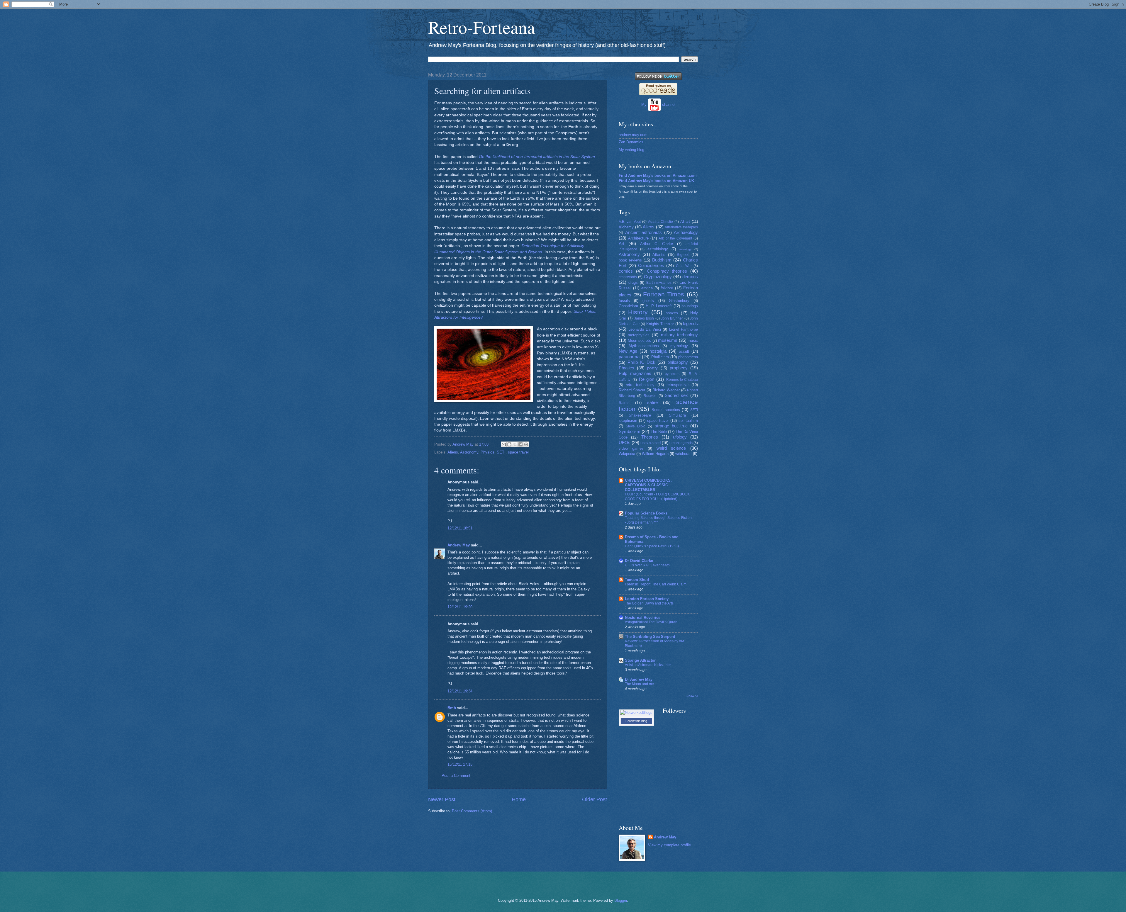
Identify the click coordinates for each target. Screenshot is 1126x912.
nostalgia (658, 351)
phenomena (688, 357)
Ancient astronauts (643, 232)
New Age (628, 351)
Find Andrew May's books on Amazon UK (656, 181)
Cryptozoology (658, 276)
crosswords (628, 277)
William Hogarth (655, 453)
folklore (667, 288)
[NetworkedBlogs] (636, 712)
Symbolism (629, 431)
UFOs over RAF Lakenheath (647, 565)
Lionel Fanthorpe (683, 329)
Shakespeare (640, 415)
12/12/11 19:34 (459, 691)
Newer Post (441, 799)
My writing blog (631, 149)
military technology (679, 334)
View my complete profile (669, 845)
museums (667, 340)
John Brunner (672, 318)
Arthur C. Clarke (656, 244)
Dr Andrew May (638, 679)
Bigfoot (683, 254)
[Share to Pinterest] (526, 444)
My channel (658, 104)
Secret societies (666, 409)
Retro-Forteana (481, 27)
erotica (647, 288)
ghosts (648, 300)
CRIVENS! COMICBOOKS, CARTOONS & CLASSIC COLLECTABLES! (648, 485)
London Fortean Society (647, 599)
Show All (692, 695)
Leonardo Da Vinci (644, 329)
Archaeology (686, 232)
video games (631, 448)
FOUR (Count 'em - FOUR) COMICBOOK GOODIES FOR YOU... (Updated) (657, 496)
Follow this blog (636, 721)
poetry (652, 368)
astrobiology (657, 249)
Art (621, 243)
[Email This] (504, 444)
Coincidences (651, 265)
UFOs (624, 442)
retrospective (678, 385)
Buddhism (661, 259)
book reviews (630, 260)
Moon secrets (639, 340)
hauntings (689, 306)
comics (626, 271)
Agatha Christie (660, 221)
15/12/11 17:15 (459, 764)
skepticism (628, 420)
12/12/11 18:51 (459, 528)
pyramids (672, 374)
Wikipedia (627, 453)
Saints (624, 402)
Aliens (452, 452)
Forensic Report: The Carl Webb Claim (655, 584)
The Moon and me (639, 684)
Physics (487, 452)
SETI (501, 452)
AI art (685, 221)
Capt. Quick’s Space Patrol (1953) (652, 546)
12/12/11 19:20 (459, 607)
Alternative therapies (681, 227)
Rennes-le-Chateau (682, 379)
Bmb (451, 708)
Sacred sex (676, 395)
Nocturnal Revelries (642, 617)
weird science (671, 448)
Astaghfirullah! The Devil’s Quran (651, 622)
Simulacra (677, 415)
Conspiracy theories (667, 271)
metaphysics (639, 335)
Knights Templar (660, 324)
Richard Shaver (632, 390)
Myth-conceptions (644, 346)
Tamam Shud (637, 580)
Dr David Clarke (639, 560)
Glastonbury (679, 300)
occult (684, 351)
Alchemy (626, 227)
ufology (680, 436)
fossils (624, 300)
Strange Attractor (640, 660)
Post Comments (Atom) (472, 811)
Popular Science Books (646, 513)
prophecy (679, 367)
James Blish (644, 318)
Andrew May (458, 545)
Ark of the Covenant (675, 238)
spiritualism (688, 420)
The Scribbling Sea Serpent (650, 636)
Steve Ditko (635, 426)
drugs (633, 282)
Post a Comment (456, 775)
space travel (518, 452)
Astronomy (469, 452)
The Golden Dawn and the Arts (649, 603)
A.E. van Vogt (630, 221)
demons (690, 276)
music (693, 340)
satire (652, 402)
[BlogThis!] (509, 444)
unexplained (650, 443)
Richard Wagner (666, 390)
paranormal (629, 356)
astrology (685, 249)
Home (519, 799)
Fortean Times (663, 294)
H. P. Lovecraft (659, 306)
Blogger (620, 900)
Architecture (638, 238)
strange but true (671, 425)
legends (690, 323)
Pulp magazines (635, 373)
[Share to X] (515, 444)
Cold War (684, 266)
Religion (646, 379)
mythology (679, 346)
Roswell (650, 396)
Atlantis (658, 254)
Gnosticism (628, 306)
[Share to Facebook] (520, 444)
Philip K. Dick (641, 362)
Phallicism (660, 357)
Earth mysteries (659, 282)
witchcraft (683, 453)
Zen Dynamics (631, 142)
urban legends (681, 443)
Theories (649, 436)
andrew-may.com (633, 135)
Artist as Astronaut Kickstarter (648, 665)
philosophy (677, 362)
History (638, 312)
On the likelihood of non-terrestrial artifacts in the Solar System (537, 156)
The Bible (659, 431)
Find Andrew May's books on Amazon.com (658, 175)
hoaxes (672, 313)
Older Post (594, 799)
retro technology (640, 385)
